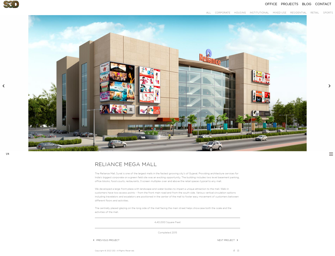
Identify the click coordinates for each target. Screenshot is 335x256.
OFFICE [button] (271, 4)
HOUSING (240, 12)
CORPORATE (222, 12)
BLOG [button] (306, 4)
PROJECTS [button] (289, 4)
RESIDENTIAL (298, 12)
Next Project (226, 240)
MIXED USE (279, 12)
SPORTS (328, 12)
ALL (208, 12)
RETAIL (315, 12)
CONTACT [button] (323, 4)
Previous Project (107, 240)
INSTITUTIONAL (259, 12)
